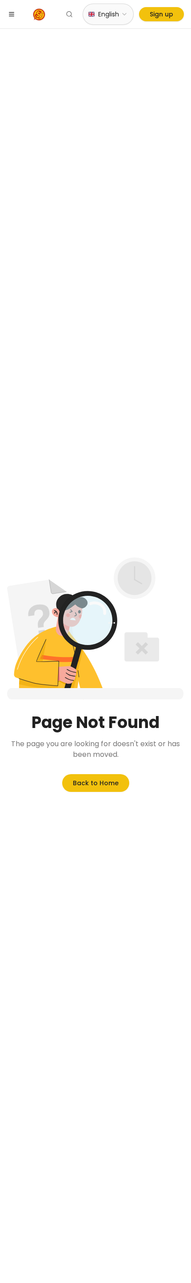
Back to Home (96, 783)
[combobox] (108, 14)
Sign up (161, 14)
